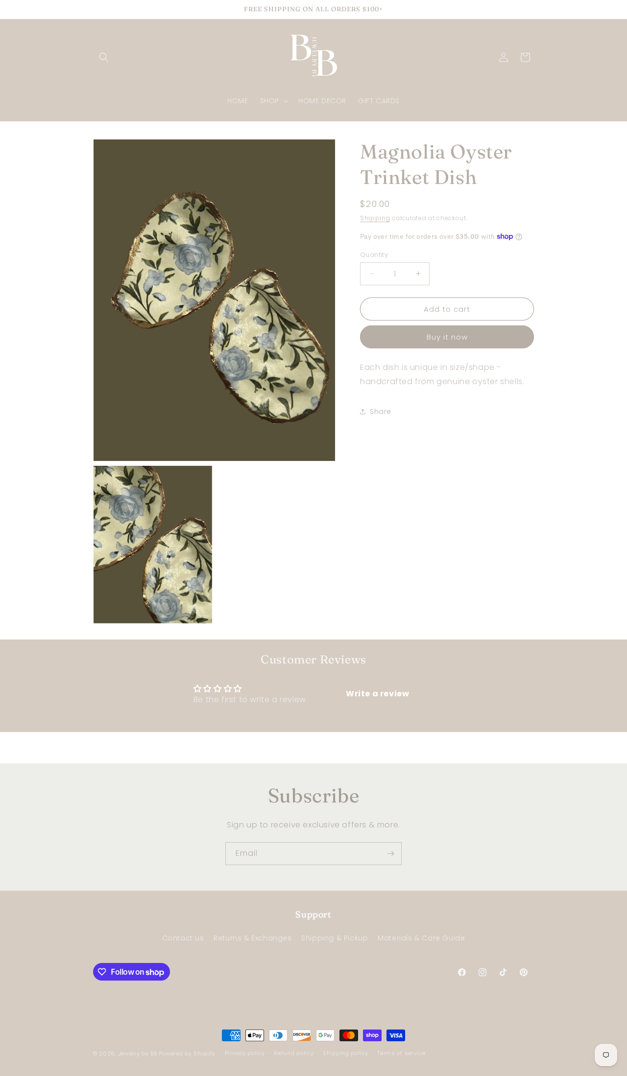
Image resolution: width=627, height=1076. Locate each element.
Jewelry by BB (138, 1053)
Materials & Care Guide (421, 938)
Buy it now (447, 337)
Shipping (375, 218)
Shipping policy (345, 1053)
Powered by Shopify (187, 1053)
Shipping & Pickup (334, 938)
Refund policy (294, 1053)
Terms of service (401, 1053)
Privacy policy (245, 1053)
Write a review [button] (377, 693)
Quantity (374, 254)
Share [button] (380, 411)
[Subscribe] (390, 853)
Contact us (183, 938)
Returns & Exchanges (252, 938)
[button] (104, 57)
